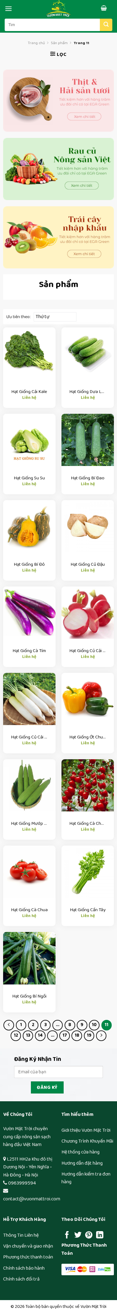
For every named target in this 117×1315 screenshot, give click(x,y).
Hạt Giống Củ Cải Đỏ (87, 651)
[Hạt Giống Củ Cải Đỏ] (87, 613)
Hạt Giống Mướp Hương (29, 823)
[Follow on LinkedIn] (99, 1235)
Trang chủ (36, 43)
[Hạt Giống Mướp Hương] (29, 785)
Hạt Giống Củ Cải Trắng (29, 737)
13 (28, 1035)
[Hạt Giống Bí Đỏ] (29, 526)
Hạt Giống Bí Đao (88, 478)
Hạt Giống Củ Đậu (88, 564)
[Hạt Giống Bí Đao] (87, 440)
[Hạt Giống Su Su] (29, 440)
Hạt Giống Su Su (29, 478)
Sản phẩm (59, 43)
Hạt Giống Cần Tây (87, 910)
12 (16, 1035)
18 (77, 1035)
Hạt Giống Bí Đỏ (29, 564)
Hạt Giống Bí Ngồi (29, 996)
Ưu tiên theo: (18, 317)
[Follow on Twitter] (77, 1235)
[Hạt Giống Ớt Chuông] (87, 699)
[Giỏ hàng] (106, 8)
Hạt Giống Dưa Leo (87, 391)
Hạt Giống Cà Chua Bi (87, 823)
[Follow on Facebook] (67, 1235)
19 (89, 1035)
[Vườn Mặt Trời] (58, 8)
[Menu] (8, 8)
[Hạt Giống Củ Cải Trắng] (29, 699)
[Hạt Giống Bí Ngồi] (29, 958)
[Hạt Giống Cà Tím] (29, 613)
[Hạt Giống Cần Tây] (87, 872)
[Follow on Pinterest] (88, 1235)
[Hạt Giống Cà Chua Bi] (87, 785)
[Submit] (106, 25)
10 (94, 1025)
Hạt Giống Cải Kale (29, 391)
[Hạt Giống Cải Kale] (29, 353)
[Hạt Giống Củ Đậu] (87, 526)
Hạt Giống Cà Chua (29, 910)
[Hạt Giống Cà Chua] (29, 872)
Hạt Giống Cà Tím (29, 651)
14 (40, 1035)
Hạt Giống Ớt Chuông (87, 737)
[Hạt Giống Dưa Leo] (87, 353)
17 (64, 1035)
